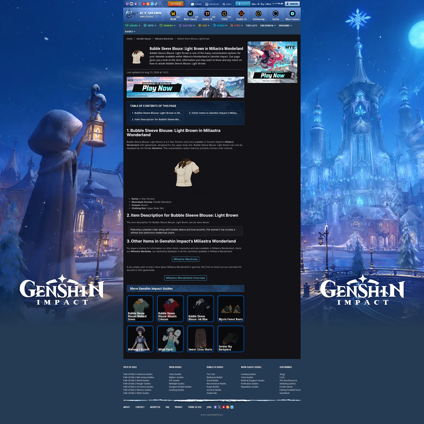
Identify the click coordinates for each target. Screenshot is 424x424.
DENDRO (168, 25)
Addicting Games (288, 383)
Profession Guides (249, 383)
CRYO (151, 25)
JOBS (209, 407)
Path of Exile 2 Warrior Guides (137, 390)
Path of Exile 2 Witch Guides (136, 393)
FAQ (167, 407)
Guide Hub (212, 393)
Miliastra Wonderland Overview (185, 278)
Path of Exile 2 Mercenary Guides (138, 377)
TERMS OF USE (194, 407)
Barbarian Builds (214, 377)
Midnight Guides (176, 383)
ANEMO (134, 25)
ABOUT (126, 407)
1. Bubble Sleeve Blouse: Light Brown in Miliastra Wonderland (157, 112)
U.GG (282, 377)
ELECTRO (188, 25)
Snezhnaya (266, 25)
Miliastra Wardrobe (164, 38)
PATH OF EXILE (130, 367)
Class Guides (175, 374)
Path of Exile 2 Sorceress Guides (138, 386)
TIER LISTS (251, 25)
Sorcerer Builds (214, 390)
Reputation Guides (249, 386)
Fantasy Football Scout (290, 390)
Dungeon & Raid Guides (180, 386)
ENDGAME (284, 25)
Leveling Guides (176, 390)
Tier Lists (211, 374)
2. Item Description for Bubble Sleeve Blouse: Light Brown (157, 119)
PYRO (237, 25)
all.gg (282, 374)
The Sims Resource (288, 380)
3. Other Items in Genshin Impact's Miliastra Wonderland (214, 112)
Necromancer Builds (216, 383)
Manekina (157, 148)
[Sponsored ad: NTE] (185, 96)
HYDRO (221, 25)
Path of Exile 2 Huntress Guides (137, 374)
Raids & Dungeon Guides (252, 380)
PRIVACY (178, 407)
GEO (204, 25)
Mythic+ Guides (176, 377)
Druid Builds (212, 380)
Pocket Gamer (286, 386)
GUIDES (129, 31)
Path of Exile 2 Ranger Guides (137, 383)
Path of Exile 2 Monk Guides (136, 380)
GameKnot (285, 393)
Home (129, 38)
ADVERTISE (155, 407)
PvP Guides (174, 380)
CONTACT (140, 407)
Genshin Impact (143, 38)
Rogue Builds (213, 386)
